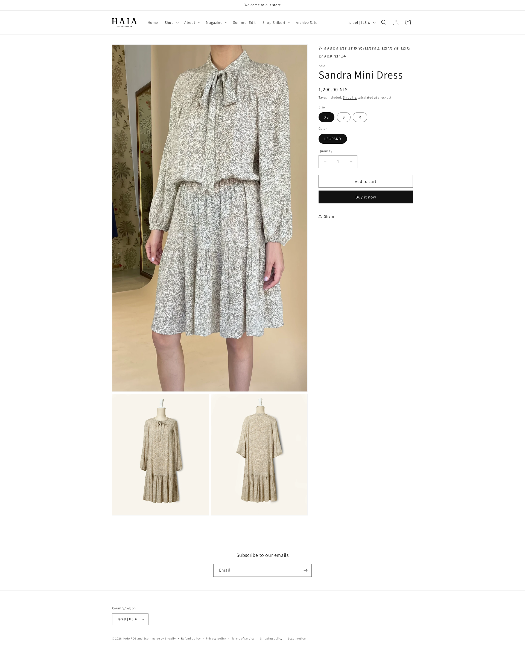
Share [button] (329, 216)
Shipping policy (271, 638)
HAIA (127, 638)
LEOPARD (332, 138)
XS (326, 117)
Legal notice (296, 638)
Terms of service (243, 638)
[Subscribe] (305, 570)
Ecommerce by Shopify (160, 638)
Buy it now (365, 197)
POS (133, 638)
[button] (171, 22)
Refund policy (190, 638)
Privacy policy (216, 638)
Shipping (350, 98)
